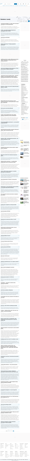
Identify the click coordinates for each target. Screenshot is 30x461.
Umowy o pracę (22, 99)
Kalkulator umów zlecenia (24, 88)
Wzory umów (26, 454)
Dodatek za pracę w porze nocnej (24, 108)
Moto (19, 5)
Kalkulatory (23, 84)
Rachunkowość (1, 445)
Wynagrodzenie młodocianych (24, 109)
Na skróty (26, 451)
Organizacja (1, 452)
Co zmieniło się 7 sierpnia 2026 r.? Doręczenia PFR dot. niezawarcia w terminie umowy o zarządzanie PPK (25, 76)
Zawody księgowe (2, 447)
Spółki (15, 445)
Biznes (8, 5)
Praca (10, 447)
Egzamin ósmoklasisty (7, 456)
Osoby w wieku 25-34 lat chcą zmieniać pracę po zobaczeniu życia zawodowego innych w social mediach (25, 69)
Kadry (6, 5)
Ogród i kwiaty (26, 447)
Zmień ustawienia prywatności (10, 459)
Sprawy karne (11, 445)
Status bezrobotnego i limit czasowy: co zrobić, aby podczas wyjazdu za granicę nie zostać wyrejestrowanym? (25, 74)
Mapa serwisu (26, 459)
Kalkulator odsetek (16, 454)
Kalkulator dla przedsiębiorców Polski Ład (24, 90)
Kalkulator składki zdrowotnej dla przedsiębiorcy (24, 92)
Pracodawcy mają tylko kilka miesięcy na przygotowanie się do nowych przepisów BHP (24, 67)
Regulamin (15, 459)
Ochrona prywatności (4, 459)
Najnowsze (25, 61)
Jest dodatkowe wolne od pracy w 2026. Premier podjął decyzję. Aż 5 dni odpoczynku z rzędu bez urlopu (24, 77)
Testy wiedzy (6, 457)
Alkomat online (22, 96)
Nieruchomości (21, 5)
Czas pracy (22, 98)
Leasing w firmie (16, 447)
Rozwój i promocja (2, 454)
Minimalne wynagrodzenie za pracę (25, 107)
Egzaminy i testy (6, 454)
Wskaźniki (23, 103)
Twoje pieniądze (16, 5)
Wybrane (27, 61)
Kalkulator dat (16, 452)
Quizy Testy (22, 114)
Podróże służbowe (21, 454)
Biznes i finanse (16, 444)
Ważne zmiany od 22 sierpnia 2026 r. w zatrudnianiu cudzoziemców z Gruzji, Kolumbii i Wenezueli (25, 62)
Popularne (22, 61)
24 (21, 119)
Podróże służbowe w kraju (22, 452)
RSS (19, 459)
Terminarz (23, 117)
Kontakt (21, 459)
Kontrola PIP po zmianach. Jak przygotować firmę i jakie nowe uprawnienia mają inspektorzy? (24, 72)
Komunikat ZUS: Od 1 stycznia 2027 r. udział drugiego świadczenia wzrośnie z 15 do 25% (25, 71)
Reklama (23, 459)
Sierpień (27, 117)
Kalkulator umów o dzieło (23, 89)
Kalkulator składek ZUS (23, 94)
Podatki (1, 444)
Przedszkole (6, 452)
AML (20, 449)
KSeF (26, 5)
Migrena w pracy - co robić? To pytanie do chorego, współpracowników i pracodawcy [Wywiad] (24, 66)
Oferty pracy (26, 456)
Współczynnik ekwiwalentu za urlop (25, 106)
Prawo (13, 5)
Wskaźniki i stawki (22, 451)
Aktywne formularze (25, 97)
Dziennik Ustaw (11, 452)
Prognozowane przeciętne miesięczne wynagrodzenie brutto (24, 113)
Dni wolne (21, 140)
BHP (5, 447)
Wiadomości (26, 444)
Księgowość (4, 5)
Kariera (18, 459)
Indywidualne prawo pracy (7, 444)
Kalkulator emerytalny (23, 95)
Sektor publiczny (11, 5)
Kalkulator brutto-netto (23, 87)
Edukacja (25, 5)
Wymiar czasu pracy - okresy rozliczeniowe (24, 110)
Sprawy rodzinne (11, 444)
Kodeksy (11, 456)
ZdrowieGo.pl (26, 452)
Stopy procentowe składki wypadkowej (24, 104)
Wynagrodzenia (22, 100)
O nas (1, 459)
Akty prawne (11, 451)
